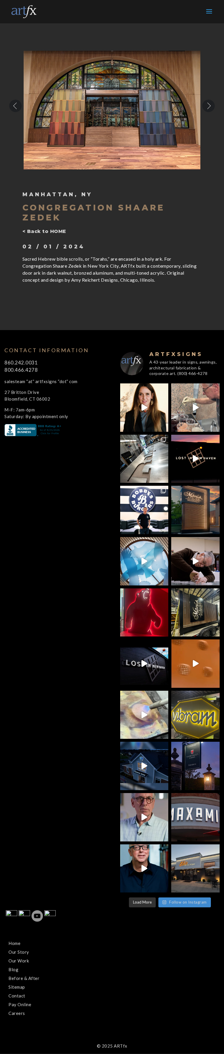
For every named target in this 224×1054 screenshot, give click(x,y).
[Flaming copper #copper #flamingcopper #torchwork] (144, 715)
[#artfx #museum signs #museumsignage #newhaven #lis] (144, 663)
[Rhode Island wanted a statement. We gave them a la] (144, 817)
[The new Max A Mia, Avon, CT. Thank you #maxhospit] (195, 817)
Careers (16, 1013)
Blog (13, 969)
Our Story (18, 952)
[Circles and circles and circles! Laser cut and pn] (195, 663)
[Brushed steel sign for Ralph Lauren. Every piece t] (144, 459)
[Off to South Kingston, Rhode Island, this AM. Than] (195, 612)
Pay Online (19, 1004)
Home (14, 943)
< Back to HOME (44, 231)
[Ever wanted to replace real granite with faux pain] (195, 407)
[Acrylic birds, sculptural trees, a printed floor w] (144, 561)
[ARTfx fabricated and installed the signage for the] (144, 510)
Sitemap (16, 987)
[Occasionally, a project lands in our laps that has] (144, 407)
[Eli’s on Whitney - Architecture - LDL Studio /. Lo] (195, 868)
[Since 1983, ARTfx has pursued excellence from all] (195, 561)
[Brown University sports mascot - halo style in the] (144, 612)
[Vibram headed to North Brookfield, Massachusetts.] (195, 715)
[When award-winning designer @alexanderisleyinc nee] (144, 868)
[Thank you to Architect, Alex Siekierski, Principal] (195, 510)
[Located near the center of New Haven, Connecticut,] (195, 459)
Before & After (23, 978)
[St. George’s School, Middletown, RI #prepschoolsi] (195, 766)
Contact (16, 995)
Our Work (18, 960)
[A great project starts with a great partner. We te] (144, 766)
